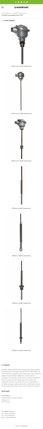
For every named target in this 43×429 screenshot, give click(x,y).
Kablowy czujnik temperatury (21, 208)
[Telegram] (27, 2)
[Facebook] (16, 2)
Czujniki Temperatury (19, 13)
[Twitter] (18, 2)
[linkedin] (24, 2)
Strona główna (6, 13)
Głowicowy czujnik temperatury (21, 66)
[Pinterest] (21, 2)
